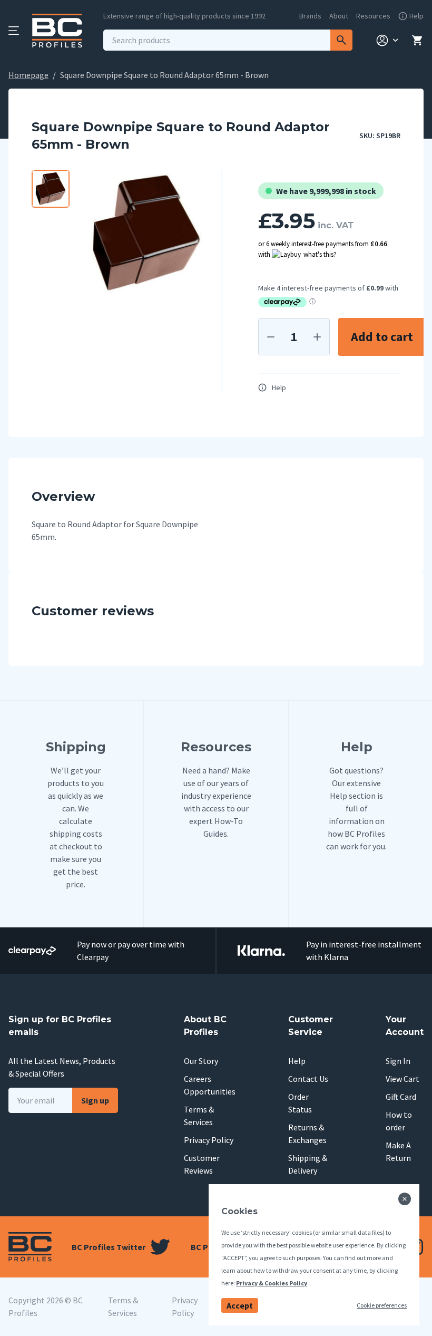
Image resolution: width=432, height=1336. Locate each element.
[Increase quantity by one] (317, 337)
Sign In (398, 1061)
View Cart (402, 1078)
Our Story (201, 1061)
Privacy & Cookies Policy (271, 1283)
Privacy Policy (208, 1140)
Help (279, 387)
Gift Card (401, 1096)
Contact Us (308, 1078)
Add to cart (382, 336)
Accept (240, 1305)
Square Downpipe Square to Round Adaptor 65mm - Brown (164, 75)
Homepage (28, 75)
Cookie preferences (382, 1305)
